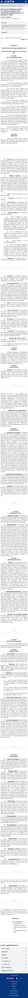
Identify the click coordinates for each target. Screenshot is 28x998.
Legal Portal (14, 983)
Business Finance (5, 18)
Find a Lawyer (5, 948)
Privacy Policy (14, 993)
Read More (4, 32)
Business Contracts (12, 4)
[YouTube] (9, 978)
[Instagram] (13, 978)
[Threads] (15, 978)
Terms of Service (14, 990)
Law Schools (5, 958)
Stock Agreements (15, 18)
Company (14, 986)
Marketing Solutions (7, 970)
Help (14, 988)
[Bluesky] (17, 978)
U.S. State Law (6, 964)
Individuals (5, 951)
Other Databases (6, 967)
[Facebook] (11, 978)
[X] (19, 978)
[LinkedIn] (7, 978)
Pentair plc (19, 4)
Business (4, 955)
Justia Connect (14, 981)
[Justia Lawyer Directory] (20, 978)
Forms (5, 4)
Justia (2, 4)
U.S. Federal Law (6, 961)
